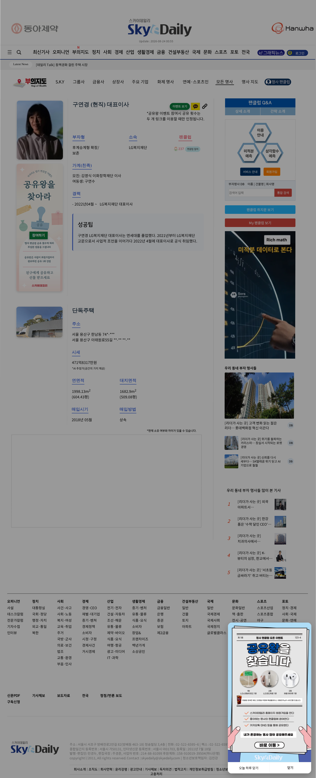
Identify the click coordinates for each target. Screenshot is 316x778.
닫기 (290, 768)
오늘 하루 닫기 (248, 768)
